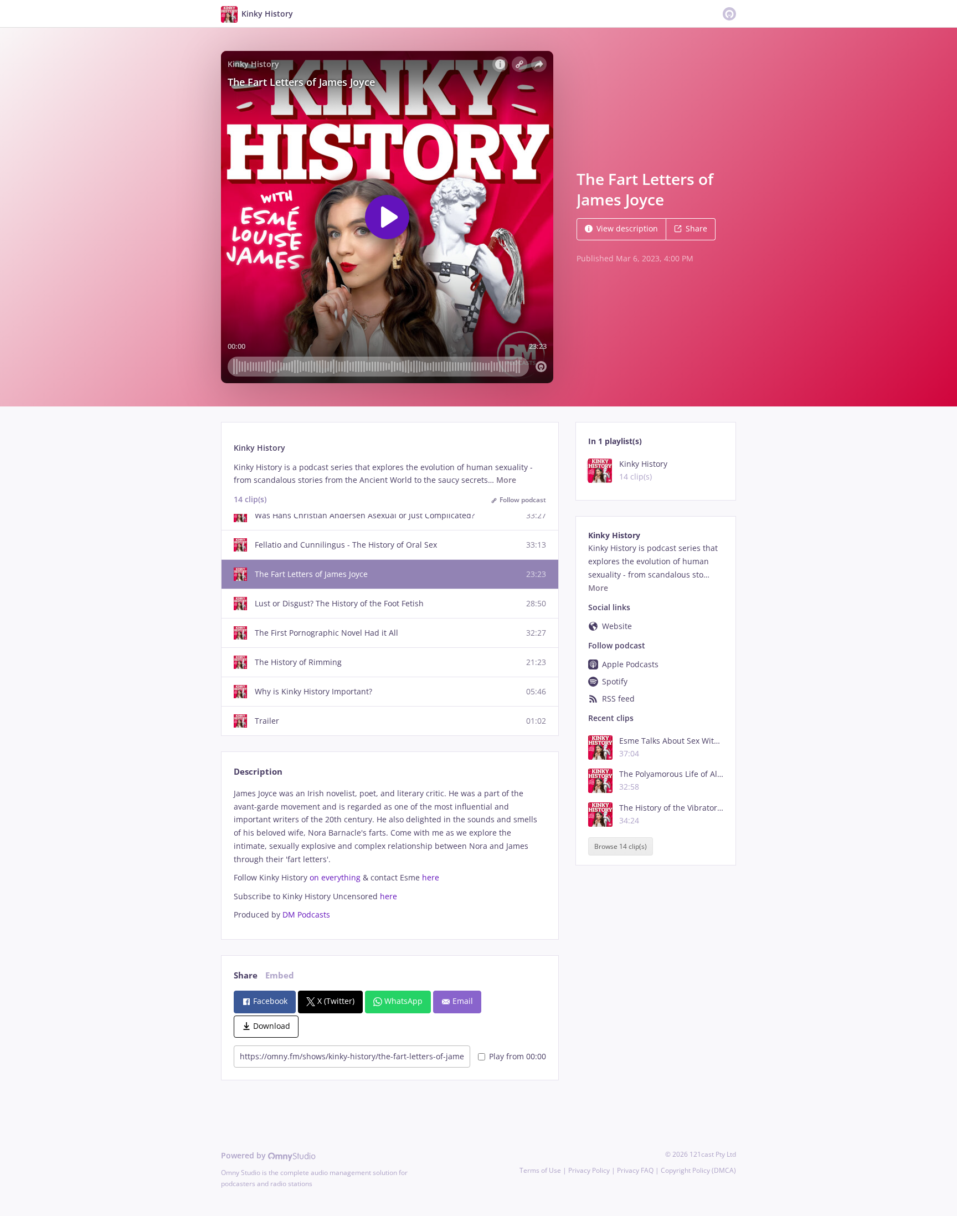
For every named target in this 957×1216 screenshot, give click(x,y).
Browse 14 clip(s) (620, 846)
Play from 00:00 (517, 1056)
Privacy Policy (589, 1170)
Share (696, 228)
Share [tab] (246, 975)
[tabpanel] (390, 854)
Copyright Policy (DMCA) (698, 1170)
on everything (335, 877)
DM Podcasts (306, 914)
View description (627, 228)
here (430, 877)
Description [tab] (258, 771)
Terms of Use (540, 1170)
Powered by (244, 1155)
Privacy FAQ (635, 1170)
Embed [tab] (279, 975)
